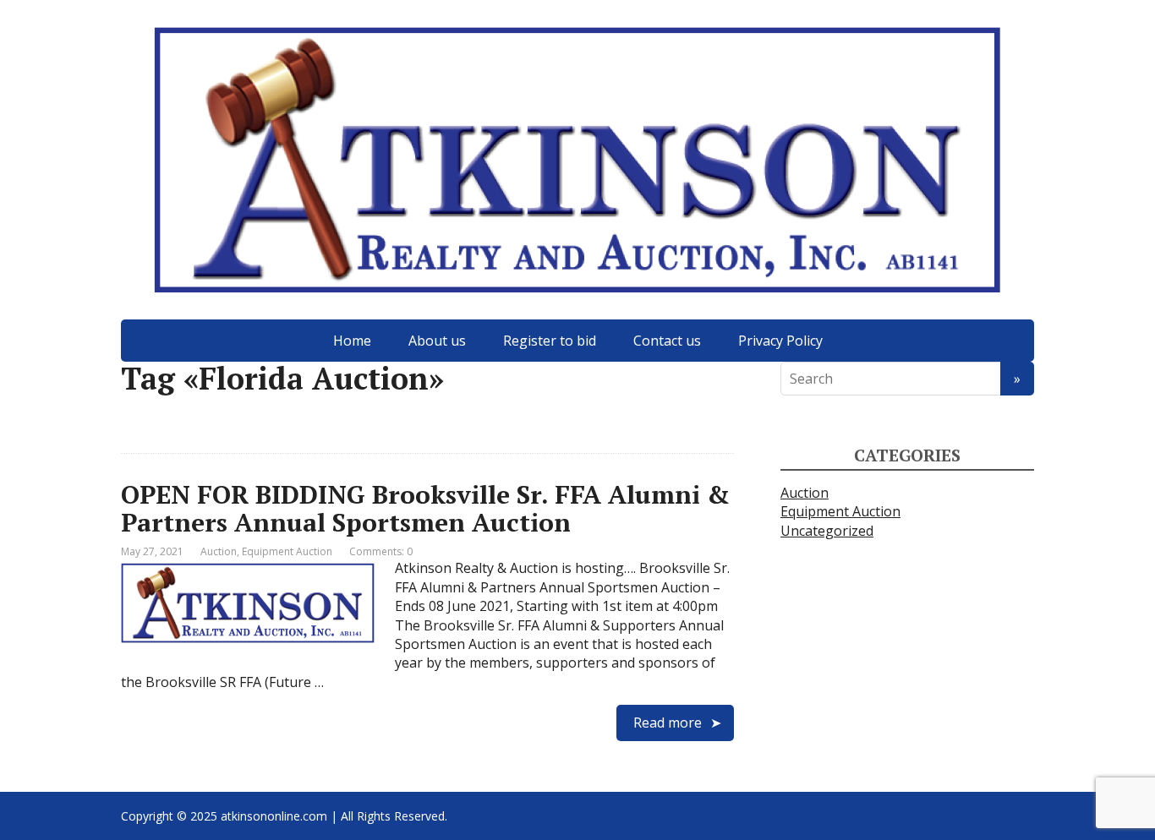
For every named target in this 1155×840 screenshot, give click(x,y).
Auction (218, 551)
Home (352, 340)
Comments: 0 (381, 551)
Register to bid (549, 340)
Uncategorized (826, 530)
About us (437, 340)
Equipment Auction (287, 551)
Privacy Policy (780, 340)
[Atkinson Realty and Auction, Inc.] (577, 159)
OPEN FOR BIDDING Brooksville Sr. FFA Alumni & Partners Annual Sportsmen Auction (425, 508)
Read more (667, 722)
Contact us (667, 340)
